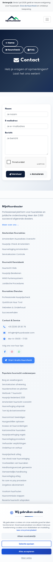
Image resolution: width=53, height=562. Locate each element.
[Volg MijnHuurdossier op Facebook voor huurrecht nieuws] (5, 351)
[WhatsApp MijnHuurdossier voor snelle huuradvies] (19, 351)
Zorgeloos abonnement (13, 485)
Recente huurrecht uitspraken (15, 500)
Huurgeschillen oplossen (13, 421)
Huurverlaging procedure (13, 439)
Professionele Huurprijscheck (16, 297)
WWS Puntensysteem (12, 278)
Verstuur (16, 174)
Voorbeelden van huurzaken (15, 463)
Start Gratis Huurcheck (20, 360)
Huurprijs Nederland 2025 (13, 397)
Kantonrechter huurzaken (13, 430)
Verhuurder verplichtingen (14, 443)
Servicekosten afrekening (14, 384)
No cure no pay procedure (14, 480)
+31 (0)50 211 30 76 (17, 326)
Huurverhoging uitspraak (13, 406)
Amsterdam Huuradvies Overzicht (18, 238)
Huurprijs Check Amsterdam (16, 244)
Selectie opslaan (26, 544)
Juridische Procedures (13, 283)
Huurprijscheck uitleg (11, 454)
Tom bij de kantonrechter (14, 410)
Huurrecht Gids (9, 268)
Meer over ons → (10, 224)
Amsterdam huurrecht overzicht (17, 402)
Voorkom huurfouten (11, 491)
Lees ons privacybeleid (26, 530)
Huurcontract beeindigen (13, 417)
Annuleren (37, 174)
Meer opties (26, 558)
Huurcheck (13, 49)
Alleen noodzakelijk (26, 536)
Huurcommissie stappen (13, 496)
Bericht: (9, 133)
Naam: (8, 109)
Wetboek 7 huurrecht (12, 393)
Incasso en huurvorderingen (15, 426)
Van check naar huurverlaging (15, 458)
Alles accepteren (26, 551)
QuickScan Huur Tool (12, 302)
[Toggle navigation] (47, 19)
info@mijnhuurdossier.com (21, 332)
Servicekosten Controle (13, 254)
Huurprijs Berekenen (11, 273)
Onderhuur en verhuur (12, 448)
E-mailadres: (11, 121)
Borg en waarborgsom (12, 380)
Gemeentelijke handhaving (14, 472)
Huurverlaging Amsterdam (15, 249)
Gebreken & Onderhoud (13, 307)
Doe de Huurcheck (28, 6)
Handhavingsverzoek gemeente (17, 467)
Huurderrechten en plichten (14, 389)
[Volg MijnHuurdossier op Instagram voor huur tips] (12, 351)
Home (10, 42)
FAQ (32, 49)
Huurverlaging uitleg (11, 476)
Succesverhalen (10, 312)
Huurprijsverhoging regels (13, 434)
